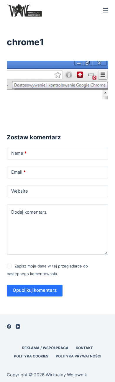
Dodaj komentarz (29, 212)
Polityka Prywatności (78, 356)
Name (19, 153)
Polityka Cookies (31, 356)
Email (18, 172)
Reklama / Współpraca (45, 348)
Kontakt (84, 348)
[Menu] (105, 10)
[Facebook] (9, 326)
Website (19, 191)
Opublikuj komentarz (35, 290)
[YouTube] (18, 326)
